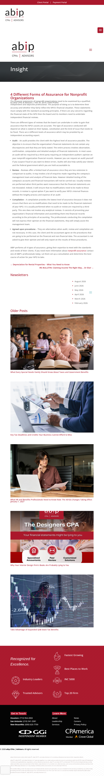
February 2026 (81, 303)
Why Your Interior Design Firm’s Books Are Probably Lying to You (39, 565)
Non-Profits (53, 102)
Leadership (57, 721)
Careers (77, 721)
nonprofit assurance (77, 250)
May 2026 (79, 290)
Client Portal (42, 2)
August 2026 (80, 281)
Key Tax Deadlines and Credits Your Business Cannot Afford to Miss (41, 434)
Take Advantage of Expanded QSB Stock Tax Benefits (34, 629)
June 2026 (79, 286)
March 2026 (80, 299)
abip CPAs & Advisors (22, 102)
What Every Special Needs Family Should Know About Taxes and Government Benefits (49, 372)
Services (55, 724)
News (76, 718)
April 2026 (79, 294)
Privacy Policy (80, 724)
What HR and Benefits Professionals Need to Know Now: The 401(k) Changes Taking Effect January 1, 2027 (51, 500)
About (54, 718)
